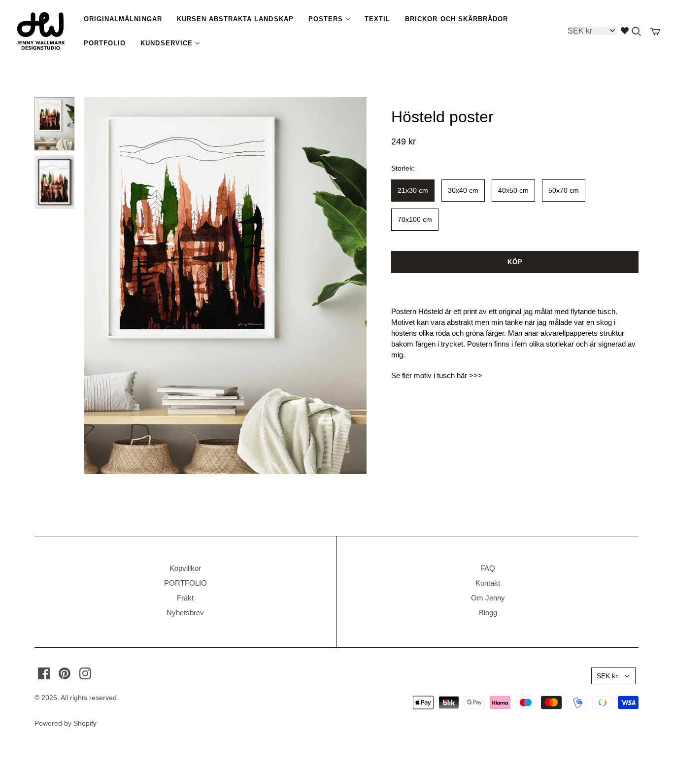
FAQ (487, 568)
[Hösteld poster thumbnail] (54, 123)
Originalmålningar (123, 19)
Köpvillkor (185, 568)
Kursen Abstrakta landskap (235, 19)
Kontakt (487, 583)
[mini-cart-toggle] (655, 31)
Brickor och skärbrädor (456, 19)
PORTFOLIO (185, 583)
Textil (377, 19)
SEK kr (607, 676)
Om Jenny (488, 598)
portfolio (105, 43)
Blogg (488, 612)
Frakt (185, 598)
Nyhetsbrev (185, 612)
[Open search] (636, 31)
